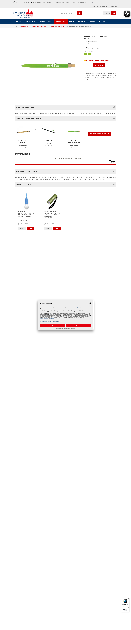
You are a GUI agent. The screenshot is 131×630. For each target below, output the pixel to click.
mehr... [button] (22, 228)
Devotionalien (30, 22)
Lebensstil (82, 22)
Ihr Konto (105, 6)
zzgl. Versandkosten (88, 51)
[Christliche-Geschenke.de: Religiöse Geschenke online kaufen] (23, 13)
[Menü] (128, 599)
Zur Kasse (96, 6)
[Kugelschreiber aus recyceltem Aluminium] (74, 132)
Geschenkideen (60, 22)
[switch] (125, 610)
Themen (92, 22)
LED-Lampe (21, 211)
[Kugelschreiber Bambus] (23, 132)
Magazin (102, 22)
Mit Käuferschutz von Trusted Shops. (97, 60)
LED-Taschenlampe (50, 211)
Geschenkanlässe (45, 22)
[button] (65, 184)
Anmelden (114, 6)
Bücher (18, 22)
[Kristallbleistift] (48, 132)
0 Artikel (107, 13)
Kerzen (72, 22)
